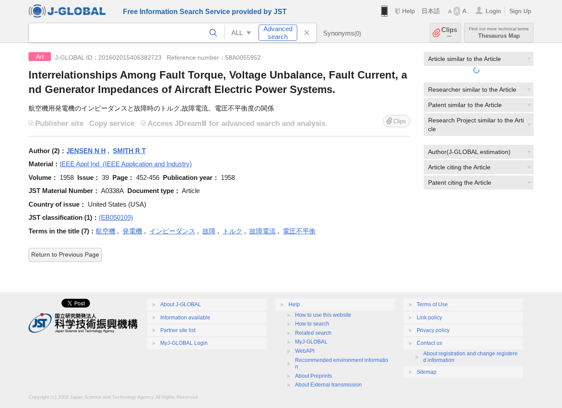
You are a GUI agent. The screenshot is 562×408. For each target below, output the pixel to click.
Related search (313, 333)
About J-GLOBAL (180, 304)
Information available (185, 318)
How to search (312, 324)
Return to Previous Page (65, 254)
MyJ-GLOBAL (311, 342)
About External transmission (328, 385)
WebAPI (304, 351)
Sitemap (426, 372)
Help (408, 10)
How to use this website (323, 315)
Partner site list (177, 330)
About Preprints (313, 376)
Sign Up (520, 10)
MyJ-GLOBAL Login (184, 343)
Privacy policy (433, 330)
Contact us (429, 343)
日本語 (431, 10)
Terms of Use (432, 304)
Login (493, 10)
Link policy (429, 318)
